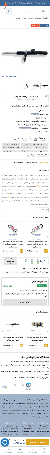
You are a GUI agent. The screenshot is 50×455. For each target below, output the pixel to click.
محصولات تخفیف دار (28, 431)
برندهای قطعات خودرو (28, 426)
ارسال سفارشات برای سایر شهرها (10, 431)
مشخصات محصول (31, 162)
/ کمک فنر (19, 18)
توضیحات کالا (44, 162)
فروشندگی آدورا (42, 428)
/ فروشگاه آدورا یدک (41, 18)
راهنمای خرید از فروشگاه (10, 426)
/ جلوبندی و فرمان (28, 18)
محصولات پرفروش (28, 434)
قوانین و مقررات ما (43, 426)
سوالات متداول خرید (43, 431)
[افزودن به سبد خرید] (46, 251)
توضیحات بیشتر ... (42, 210)
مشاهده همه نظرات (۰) (10, 261)
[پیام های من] (4, 11)
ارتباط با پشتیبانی (43, 434)
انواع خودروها (28, 428)
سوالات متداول (18, 162)
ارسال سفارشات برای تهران (10, 428)
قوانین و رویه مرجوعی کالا (10, 434)
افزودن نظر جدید (25, 302)
